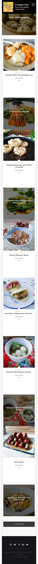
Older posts (19, 524)
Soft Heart (19, 462)
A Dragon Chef (22, 5)
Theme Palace (22, 557)
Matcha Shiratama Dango (19, 372)
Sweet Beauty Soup (19, 255)
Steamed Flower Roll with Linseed (19, 166)
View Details (19, 78)
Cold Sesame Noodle (19, 112)
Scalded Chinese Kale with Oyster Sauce (19, 202)
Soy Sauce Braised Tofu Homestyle (19, 499)
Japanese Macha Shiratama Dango (19, 409)
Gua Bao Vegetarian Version (19, 313)
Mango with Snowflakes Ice (19, 75)
